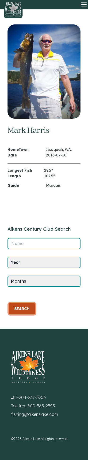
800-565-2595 (41, 406)
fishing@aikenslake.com (34, 414)
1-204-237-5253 (30, 397)
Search (22, 308)
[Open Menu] (84, 5)
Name (17, 243)
